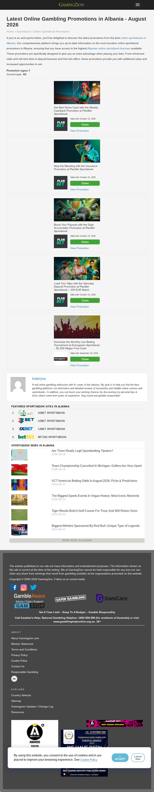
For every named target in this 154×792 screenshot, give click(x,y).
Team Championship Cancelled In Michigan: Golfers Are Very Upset (97, 465)
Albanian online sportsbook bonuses (108, 48)
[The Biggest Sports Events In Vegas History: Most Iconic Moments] (19, 499)
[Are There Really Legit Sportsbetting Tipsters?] (19, 454)
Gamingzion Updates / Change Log (32, 706)
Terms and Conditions (24, 649)
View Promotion (79, 130)
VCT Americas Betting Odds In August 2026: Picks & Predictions (94, 480)
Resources (17, 712)
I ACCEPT (120, 757)
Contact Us (17, 666)
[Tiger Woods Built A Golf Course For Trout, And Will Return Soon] (19, 514)
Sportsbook (23, 31)
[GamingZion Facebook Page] (13, 587)
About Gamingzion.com (25, 638)
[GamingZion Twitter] (33, 587)
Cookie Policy (19, 660)
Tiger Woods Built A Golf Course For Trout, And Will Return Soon (94, 510)
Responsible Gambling (24, 671)
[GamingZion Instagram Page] (23, 587)
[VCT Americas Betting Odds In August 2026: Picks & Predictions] (19, 484)
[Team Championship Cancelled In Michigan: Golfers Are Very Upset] (19, 469)
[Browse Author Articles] (20, 384)
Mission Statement (22, 643)
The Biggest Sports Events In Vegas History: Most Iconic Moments (95, 495)
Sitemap (16, 700)
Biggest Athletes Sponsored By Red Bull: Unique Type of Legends (96, 525)
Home (10, 31)
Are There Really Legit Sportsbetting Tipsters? (82, 450)
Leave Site (138, 757)
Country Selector (21, 695)
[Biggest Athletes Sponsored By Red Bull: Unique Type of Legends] (19, 529)
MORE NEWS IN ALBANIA (77, 540)
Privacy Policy (19, 655)
